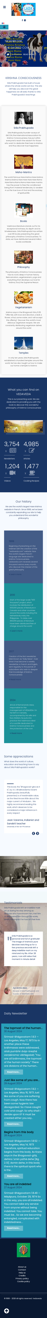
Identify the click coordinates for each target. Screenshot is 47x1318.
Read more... (13, 1072)
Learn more (15, 574)
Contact (22, 1269)
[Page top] (6, 1312)
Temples (23, 353)
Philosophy (23, 267)
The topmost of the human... (23, 1028)
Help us (22, 1272)
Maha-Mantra (24, 172)
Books (23, 221)
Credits (22, 1275)
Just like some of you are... (22, 1080)
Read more (28, 54)
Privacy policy (22, 1278)
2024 (13, 700)
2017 (11, 651)
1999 (11, 541)
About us (22, 1266)
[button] (25, 62)
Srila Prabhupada (24, 128)
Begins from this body (19, 1132)
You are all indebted (17, 1184)
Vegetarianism (23, 307)
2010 (12, 595)
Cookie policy (23, 1281)
